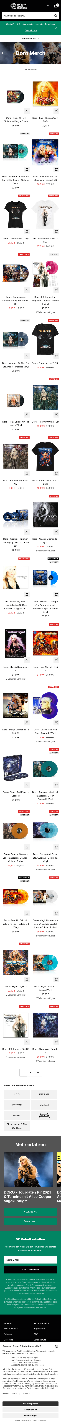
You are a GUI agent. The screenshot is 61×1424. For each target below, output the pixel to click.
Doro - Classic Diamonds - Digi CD (45, 541)
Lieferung (8, 1339)
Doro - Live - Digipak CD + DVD (45, 120)
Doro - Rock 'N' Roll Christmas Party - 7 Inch (16, 120)
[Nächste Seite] (38, 1072)
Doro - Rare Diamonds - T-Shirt (45, 482)
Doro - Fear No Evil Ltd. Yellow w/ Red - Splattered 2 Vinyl (16, 924)
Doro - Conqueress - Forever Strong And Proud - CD (15, 300)
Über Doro (30, 1221)
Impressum (39, 1328)
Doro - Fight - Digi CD (15, 986)
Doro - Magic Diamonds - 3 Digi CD (15, 731)
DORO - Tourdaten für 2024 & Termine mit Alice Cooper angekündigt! (27, 1196)
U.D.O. (16, 1094)
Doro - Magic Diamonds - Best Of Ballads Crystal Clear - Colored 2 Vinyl (45, 924)
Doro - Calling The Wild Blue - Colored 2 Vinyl (45, 731)
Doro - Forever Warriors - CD (15, 482)
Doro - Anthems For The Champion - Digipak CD (45, 178)
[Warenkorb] (55, 6)
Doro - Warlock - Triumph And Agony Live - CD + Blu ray (16, 542)
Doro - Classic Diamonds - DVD (16, 669)
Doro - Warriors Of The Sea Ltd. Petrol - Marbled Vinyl (15, 365)
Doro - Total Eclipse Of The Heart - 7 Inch (15, 423)
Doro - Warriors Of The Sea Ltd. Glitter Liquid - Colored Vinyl (15, 180)
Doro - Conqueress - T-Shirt (45, 363)
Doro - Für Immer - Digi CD (15, 1049)
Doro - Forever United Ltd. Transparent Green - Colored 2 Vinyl (45, 795)
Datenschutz (40, 1339)
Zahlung (8, 1334)
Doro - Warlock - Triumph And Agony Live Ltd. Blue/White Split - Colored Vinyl (45, 606)
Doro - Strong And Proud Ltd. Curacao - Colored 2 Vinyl (45, 857)
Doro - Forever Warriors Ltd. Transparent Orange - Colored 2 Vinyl (16, 857)
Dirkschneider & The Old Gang (17, 1126)
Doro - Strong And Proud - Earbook (16, 794)
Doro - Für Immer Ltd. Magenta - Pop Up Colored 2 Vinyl (45, 300)
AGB (36, 1334)
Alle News (30, 1212)
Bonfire (16, 1115)
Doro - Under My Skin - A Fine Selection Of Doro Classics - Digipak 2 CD (15, 605)
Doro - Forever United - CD (45, 421)
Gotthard (44, 1105)
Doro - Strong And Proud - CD (45, 1051)
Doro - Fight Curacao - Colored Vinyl (45, 988)
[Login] (48, 6)
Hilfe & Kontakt (11, 1328)
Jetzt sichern (31, 30)
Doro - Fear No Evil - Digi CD (45, 669)
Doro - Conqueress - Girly (15, 238)
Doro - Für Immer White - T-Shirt (45, 240)
